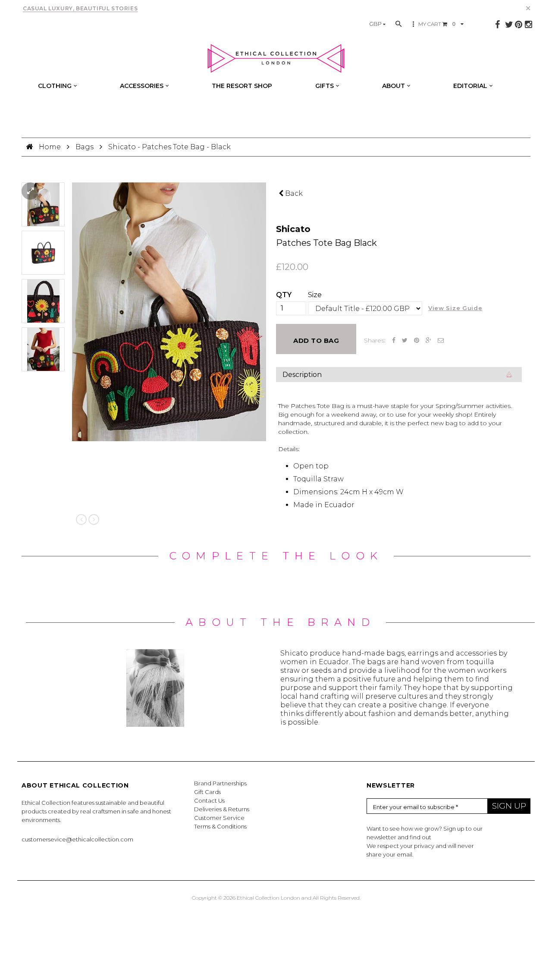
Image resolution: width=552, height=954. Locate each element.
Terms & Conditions (220, 826)
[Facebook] (497, 24)
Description (302, 374)
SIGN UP (509, 806)
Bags (84, 147)
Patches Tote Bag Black (326, 243)
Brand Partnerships (220, 783)
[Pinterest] (518, 24)
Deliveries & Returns (221, 809)
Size (315, 295)
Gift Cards (207, 791)
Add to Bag (316, 340)
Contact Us (209, 800)
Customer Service (219, 817)
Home (51, 147)
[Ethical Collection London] (276, 58)
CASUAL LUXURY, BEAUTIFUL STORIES (80, 8)
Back (293, 193)
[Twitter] (509, 24)
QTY (284, 295)
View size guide (455, 307)
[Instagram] (528, 24)
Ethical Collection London (268, 897)
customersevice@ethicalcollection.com (77, 839)
